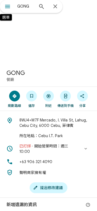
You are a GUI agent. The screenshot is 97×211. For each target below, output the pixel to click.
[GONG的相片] (48, 32)
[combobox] (25, 6)
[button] (48, 148)
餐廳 (10, 79)
